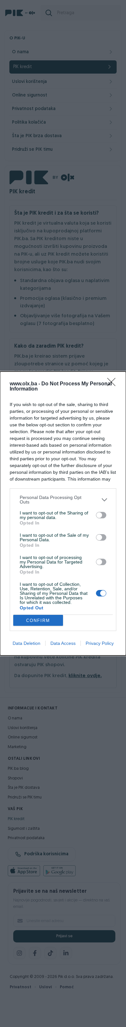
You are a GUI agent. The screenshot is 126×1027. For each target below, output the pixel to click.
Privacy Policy (100, 643)
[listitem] (63, 499)
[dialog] (63, 513)
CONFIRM (38, 620)
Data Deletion (26, 643)
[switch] (101, 515)
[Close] (113, 384)
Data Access (63, 643)
